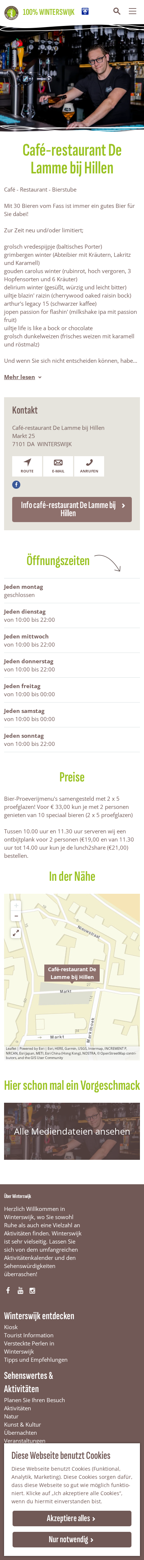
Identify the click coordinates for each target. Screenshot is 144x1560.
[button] (72, 977)
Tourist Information (29, 1335)
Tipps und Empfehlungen (36, 1359)
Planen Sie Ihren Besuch (34, 1400)
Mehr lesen (19, 377)
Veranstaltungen (24, 1440)
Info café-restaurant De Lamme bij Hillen (68, 509)
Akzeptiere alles (68, 1518)
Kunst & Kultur (22, 1424)
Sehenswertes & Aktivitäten (28, 1382)
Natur (11, 1416)
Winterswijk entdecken (39, 1316)
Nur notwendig (68, 1539)
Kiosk (11, 1327)
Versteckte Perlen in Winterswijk (29, 1347)
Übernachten (20, 1432)
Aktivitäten (17, 1408)
